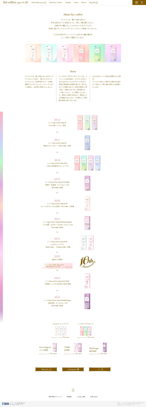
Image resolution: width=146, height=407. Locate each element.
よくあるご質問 (81, 396)
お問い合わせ (94, 396)
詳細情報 (69, 396)
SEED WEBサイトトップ (55, 396)
